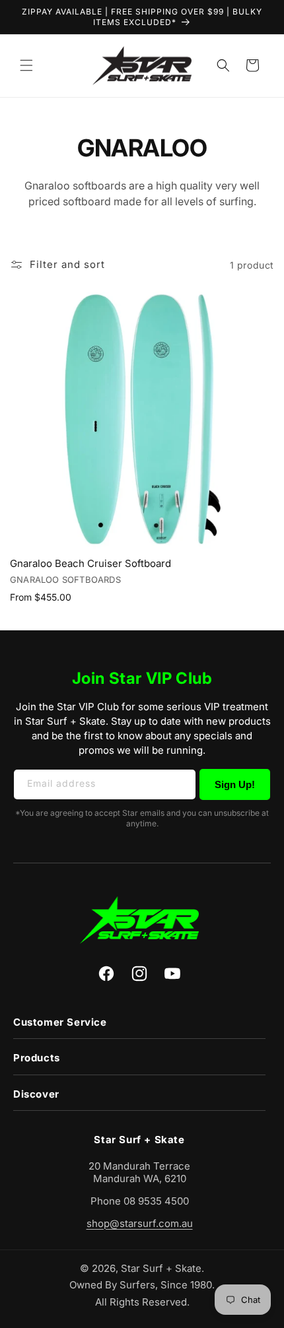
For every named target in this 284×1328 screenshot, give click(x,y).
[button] (26, 65)
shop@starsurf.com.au (140, 1223)
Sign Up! (235, 784)
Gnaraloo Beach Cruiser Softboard (90, 563)
